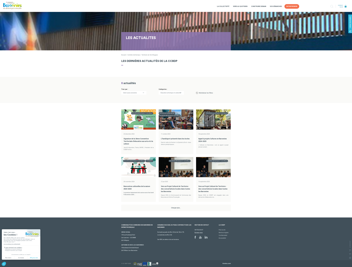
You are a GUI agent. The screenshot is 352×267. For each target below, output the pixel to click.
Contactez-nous (350, 22)
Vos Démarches (276, 6)
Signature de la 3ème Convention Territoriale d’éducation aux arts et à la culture (138, 141)
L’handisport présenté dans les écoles (175, 139)
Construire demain (258, 6)
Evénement (149, 161)
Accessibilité (222, 238)
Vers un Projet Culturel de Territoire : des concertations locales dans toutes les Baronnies (175, 188)
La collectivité (223, 6)
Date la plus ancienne (130, 93)
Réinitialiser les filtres (206, 93)
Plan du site (222, 230)
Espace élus (340, 6)
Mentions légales (224, 232)
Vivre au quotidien (240, 6)
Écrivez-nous (199, 232)
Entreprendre (291, 6)
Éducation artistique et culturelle (171, 93)
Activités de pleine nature (167, 113)
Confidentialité (223, 235)
